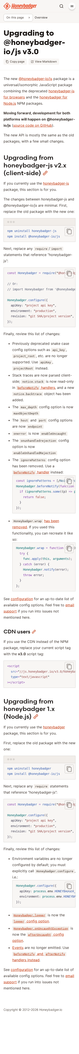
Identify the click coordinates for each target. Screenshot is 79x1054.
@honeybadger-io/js (35, 78)
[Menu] (71, 6)
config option (31, 921)
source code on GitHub (32, 125)
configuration (22, 599)
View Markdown (46, 61)
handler (31, 472)
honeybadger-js (56, 183)
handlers (36, 387)
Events (17, 947)
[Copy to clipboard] (69, 231)
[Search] (61, 6)
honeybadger (54, 727)
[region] (39, 297)
